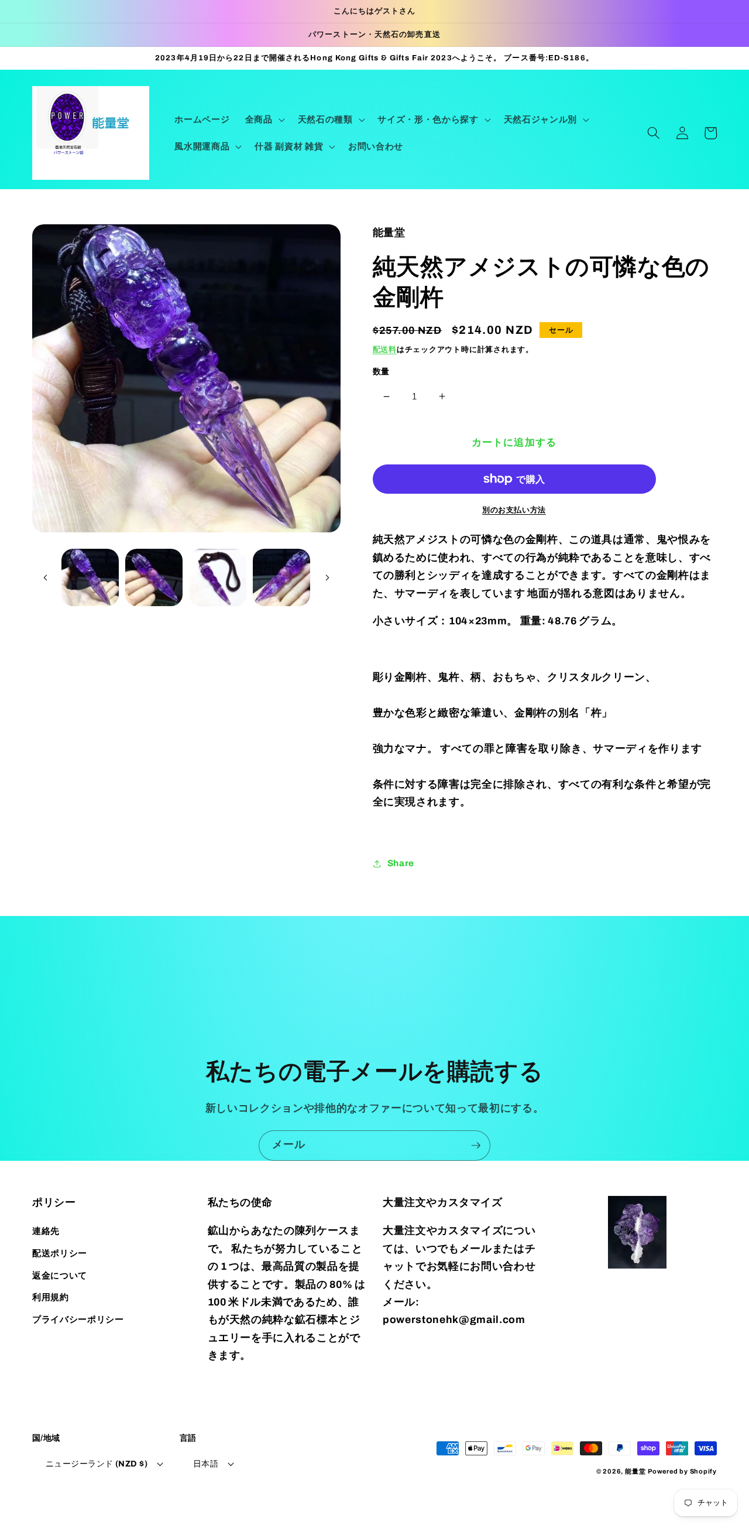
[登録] (476, 1145)
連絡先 (46, 1231)
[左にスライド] (45, 577)
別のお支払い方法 (513, 509)
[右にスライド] (328, 577)
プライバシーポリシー (78, 1319)
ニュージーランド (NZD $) (96, 1463)
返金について (59, 1275)
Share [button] (400, 863)
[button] (264, 119)
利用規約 (50, 1297)
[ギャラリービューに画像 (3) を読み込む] (217, 577)
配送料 (385, 349)
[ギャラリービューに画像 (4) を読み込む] (281, 577)
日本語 (205, 1463)
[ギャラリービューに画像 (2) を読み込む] (154, 577)
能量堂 (635, 1471)
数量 (381, 371)
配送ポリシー (59, 1253)
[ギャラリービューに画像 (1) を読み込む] (90, 577)
